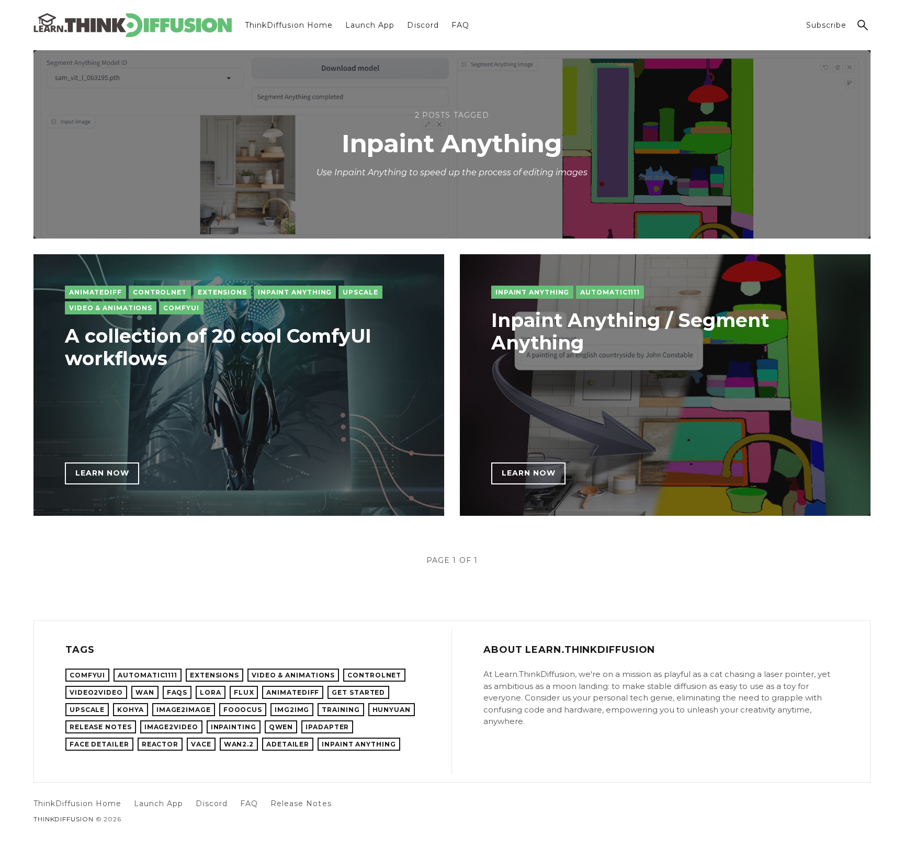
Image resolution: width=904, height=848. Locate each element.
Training (340, 710)
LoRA (210, 692)
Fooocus (242, 710)
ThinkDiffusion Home (289, 25)
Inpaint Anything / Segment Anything (630, 331)
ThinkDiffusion (63, 819)
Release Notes (101, 727)
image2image (183, 710)
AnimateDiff (95, 292)
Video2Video (96, 692)
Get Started (358, 692)
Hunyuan (391, 710)
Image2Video (171, 727)
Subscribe (826, 25)
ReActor (160, 744)
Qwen (281, 727)
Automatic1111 (610, 292)
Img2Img (292, 710)
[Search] (863, 25)
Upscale (360, 292)
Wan (144, 692)
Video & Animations (110, 308)
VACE (201, 744)
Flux (244, 692)
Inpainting (233, 727)
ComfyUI (181, 308)
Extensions (222, 292)
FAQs (177, 692)
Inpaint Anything (295, 292)
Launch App (370, 25)
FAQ (460, 25)
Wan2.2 (239, 744)
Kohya (130, 710)
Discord (422, 25)
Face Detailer (99, 744)
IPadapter (327, 727)
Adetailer (287, 744)
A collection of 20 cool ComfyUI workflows (218, 347)
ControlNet (160, 292)
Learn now (102, 473)
